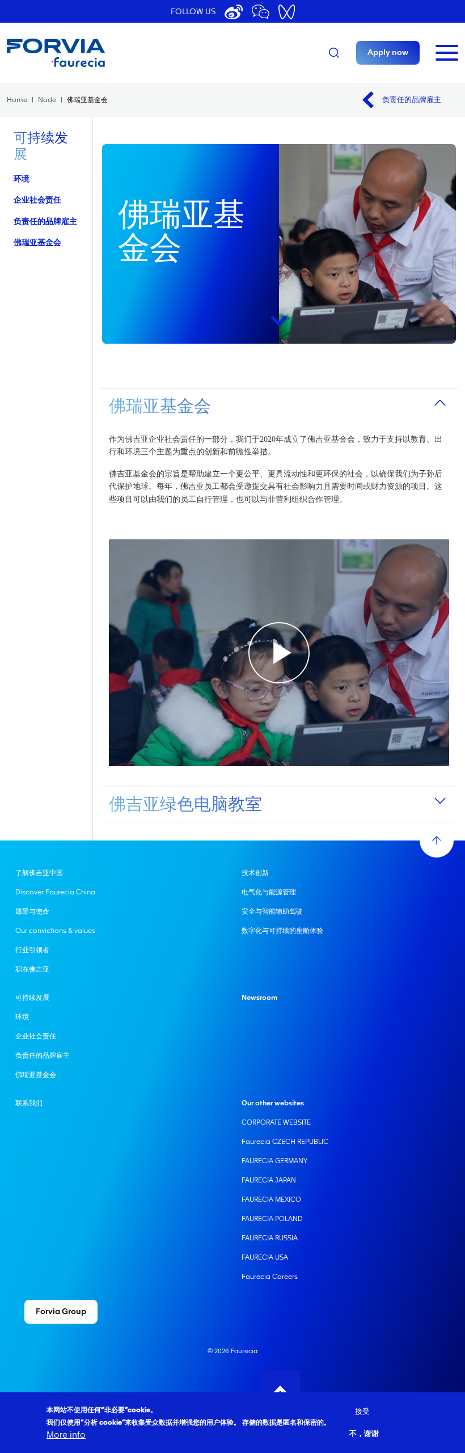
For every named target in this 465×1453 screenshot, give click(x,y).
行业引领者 (32, 950)
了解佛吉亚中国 (39, 872)
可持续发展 (32, 997)
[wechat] (260, 12)
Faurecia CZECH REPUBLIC (285, 1141)
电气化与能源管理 (269, 892)
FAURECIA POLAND (272, 1218)
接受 (362, 1411)
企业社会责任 (37, 199)
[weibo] (234, 12)
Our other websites (273, 1103)
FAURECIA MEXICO (271, 1199)
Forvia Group (61, 1312)
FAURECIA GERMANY (274, 1161)
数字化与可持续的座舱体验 (282, 930)
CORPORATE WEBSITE (276, 1122)
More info (66, 1435)
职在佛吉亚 (32, 969)
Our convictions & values (55, 930)
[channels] (286, 12)
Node (47, 99)
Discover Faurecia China (55, 892)
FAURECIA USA (265, 1257)
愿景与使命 (32, 911)
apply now (387, 53)
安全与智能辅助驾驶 (272, 911)
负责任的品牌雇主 (411, 99)
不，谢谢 (364, 1433)
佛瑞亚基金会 (37, 242)
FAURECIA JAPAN (269, 1180)
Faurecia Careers (270, 1276)
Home (17, 99)
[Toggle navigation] (447, 52)
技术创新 (255, 872)
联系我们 (29, 1103)
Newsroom (259, 997)
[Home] (86, 53)
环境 (21, 178)
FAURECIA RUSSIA (270, 1238)
